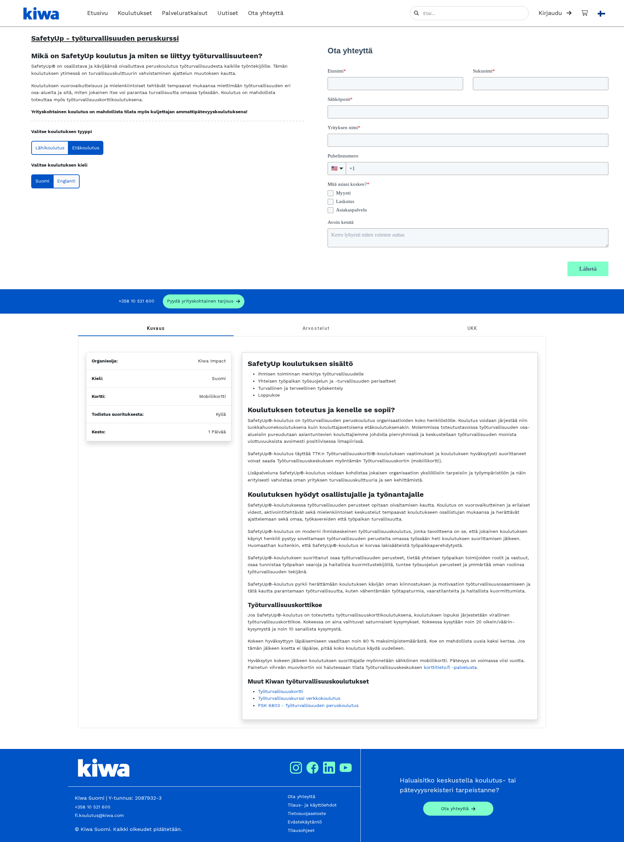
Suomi (42, 180)
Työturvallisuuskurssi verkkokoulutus (299, 698)
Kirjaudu (551, 13)
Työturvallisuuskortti (280, 691)
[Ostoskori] (585, 13)
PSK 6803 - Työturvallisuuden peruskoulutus (308, 705)
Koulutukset (135, 13)
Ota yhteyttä (265, 13)
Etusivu (97, 13)
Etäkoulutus (85, 147)
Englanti (66, 180)
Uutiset (227, 13)
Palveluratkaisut (185, 13)
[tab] (156, 328)
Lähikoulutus (49, 147)
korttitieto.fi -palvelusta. (451, 667)
